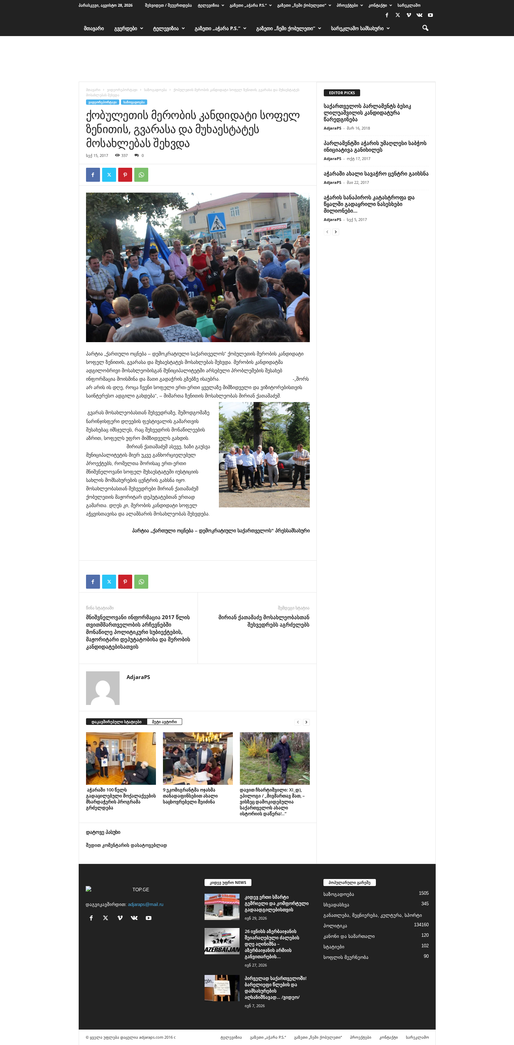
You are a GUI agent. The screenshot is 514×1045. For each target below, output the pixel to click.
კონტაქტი (378, 5)
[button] (425, 28)
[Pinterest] (125, 175)
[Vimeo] (409, 16)
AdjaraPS (138, 676)
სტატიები (333, 946)
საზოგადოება (155, 89)
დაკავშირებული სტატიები (117, 721)
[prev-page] (297, 722)
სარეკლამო (409, 5)
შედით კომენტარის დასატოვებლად (126, 845)
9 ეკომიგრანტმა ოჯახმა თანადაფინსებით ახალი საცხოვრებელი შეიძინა (190, 796)
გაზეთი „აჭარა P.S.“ (248, 5)
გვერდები (125, 28)
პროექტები (347, 5)
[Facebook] (387, 16)
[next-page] (306, 722)
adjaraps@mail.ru (145, 904)
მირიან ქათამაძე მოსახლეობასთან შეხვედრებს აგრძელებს (264, 621)
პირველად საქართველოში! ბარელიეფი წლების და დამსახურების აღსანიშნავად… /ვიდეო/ (276, 987)
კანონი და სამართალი (349, 936)
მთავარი (94, 28)
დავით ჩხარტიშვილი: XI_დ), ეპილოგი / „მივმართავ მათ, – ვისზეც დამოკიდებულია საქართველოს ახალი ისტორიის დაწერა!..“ (272, 802)
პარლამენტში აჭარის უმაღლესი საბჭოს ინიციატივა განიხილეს (375, 146)
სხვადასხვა (336, 904)
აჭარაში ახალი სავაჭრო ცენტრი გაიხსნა (376, 173)
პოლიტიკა (335, 925)
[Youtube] (430, 16)
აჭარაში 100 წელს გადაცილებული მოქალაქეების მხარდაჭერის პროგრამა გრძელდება (121, 799)
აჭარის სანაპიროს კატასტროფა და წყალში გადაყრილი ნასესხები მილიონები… (369, 204)
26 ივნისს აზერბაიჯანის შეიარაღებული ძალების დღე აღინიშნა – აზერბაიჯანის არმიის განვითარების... (272, 944)
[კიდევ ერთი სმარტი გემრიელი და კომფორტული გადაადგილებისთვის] (222, 907)
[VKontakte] (419, 16)
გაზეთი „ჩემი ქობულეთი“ (301, 5)
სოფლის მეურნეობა (346, 957)
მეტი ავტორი (164, 721)
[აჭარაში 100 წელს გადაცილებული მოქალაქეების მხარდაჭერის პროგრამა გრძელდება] (121, 758)
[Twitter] (398, 16)
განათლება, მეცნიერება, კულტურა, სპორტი (372, 915)
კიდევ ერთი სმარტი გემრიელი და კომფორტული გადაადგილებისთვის (277, 903)
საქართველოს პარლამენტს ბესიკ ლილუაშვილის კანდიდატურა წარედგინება (367, 112)
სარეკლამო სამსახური (357, 28)
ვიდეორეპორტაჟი (122, 89)
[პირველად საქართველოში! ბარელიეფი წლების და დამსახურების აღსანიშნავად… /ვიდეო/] (222, 988)
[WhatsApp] (141, 175)
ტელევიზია (208, 5)
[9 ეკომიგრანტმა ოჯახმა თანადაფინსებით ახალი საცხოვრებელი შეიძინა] (198, 758)
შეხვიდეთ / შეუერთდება (168, 5)
